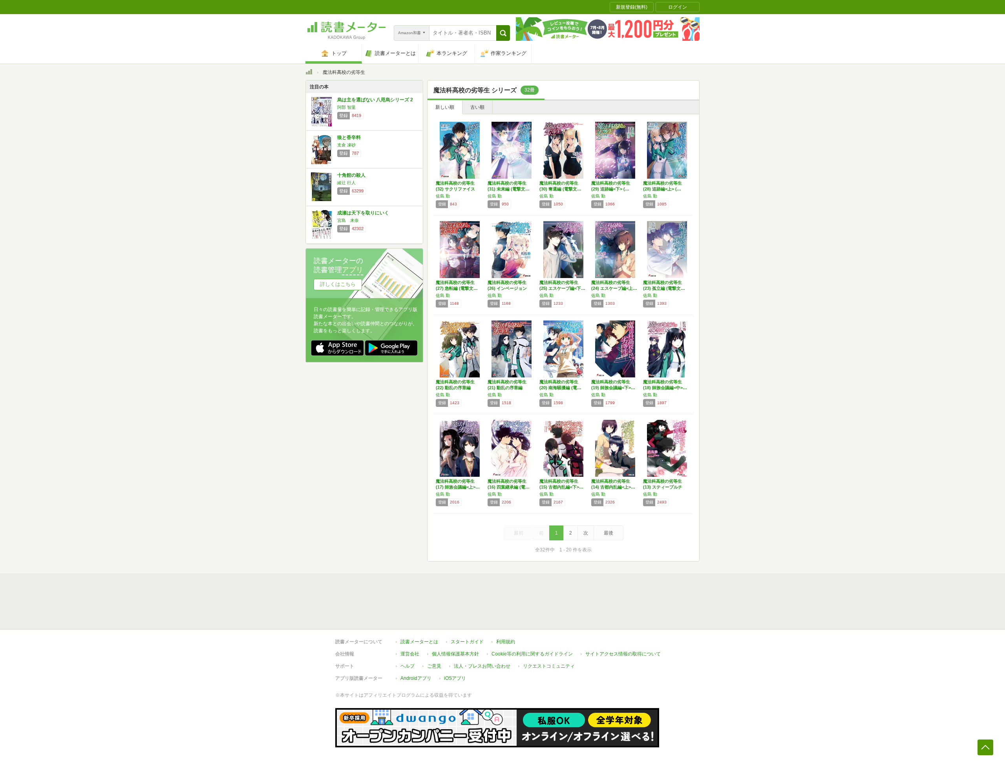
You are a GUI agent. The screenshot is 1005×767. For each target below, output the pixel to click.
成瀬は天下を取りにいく (363, 213)
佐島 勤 (443, 196)
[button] (503, 33)
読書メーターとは (419, 641)
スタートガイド (467, 641)
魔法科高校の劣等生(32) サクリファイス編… (455, 189)
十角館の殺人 (351, 175)
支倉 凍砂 (346, 145)
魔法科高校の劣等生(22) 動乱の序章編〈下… (455, 387)
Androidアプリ (415, 678)
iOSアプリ (455, 678)
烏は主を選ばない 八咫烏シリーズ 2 (375, 100)
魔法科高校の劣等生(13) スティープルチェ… (662, 487)
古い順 (477, 107)
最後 (608, 533)
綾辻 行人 (346, 182)
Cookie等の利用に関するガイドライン (532, 654)
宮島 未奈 (348, 220)
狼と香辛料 (349, 137)
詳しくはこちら (338, 284)
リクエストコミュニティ (549, 666)
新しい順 (444, 107)
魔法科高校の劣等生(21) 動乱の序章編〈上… (507, 387)
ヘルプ (407, 666)
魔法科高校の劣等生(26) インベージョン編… (507, 288)
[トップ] (308, 73)
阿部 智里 (346, 107)
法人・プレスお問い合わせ (482, 666)
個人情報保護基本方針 (455, 654)
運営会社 (409, 654)
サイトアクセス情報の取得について (623, 654)
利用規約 (505, 641)
